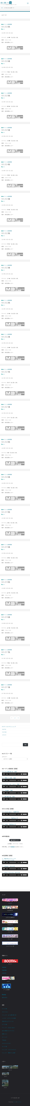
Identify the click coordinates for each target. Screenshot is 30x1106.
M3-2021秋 (6, 372)
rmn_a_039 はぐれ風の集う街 (9, 1015)
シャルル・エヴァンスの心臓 (9, 1018)
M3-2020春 (6, 477)
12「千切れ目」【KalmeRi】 (8, 866)
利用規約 (13, 846)
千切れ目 (4, 1040)
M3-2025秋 (6, 95)
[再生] (4, 774)
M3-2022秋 (6, 303)
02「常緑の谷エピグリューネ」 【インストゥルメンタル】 (9, 859)
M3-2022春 (6, 337)
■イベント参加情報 (7, 24)
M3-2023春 (6, 267)
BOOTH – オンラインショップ (9, 726)
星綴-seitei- (4, 1034)
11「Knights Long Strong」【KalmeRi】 (11, 872)
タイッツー (4, 997)
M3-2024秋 (6, 164)
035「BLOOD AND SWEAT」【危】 (11, 784)
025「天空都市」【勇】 (7, 790)
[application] (15, 774)
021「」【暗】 (8, 796)
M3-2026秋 (6, 27)
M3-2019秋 (6, 512)
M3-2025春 (6, 130)
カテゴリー (4, 756)
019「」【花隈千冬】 (10, 812)
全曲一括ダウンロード (15, 840)
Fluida (14, 1101)
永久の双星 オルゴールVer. (8, 1030)
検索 (25, 744)
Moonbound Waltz (6, 1043)
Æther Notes (5, 1012)
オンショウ (4, 1037)
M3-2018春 (6, 617)
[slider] (25, 773)
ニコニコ (4, 735)
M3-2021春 (6, 407)
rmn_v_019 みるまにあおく (8, 1027)
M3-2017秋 (6, 652)
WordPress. (19, 1101)
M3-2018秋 (6, 582)
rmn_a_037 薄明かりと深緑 (8, 1053)
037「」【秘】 (9, 778)
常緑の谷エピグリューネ (7, 1021)
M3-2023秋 (6, 233)
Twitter (4, 729)
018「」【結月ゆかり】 (10, 818)
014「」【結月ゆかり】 (9, 824)
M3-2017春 (6, 687)
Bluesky (4, 994)
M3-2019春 (6, 547)
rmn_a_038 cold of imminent (9, 1049)
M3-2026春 (6, 61)
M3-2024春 (6, 199)
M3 (4, 29)
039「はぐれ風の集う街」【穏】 (9, 771)
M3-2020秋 (6, 442)
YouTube (4, 732)
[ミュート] (21, 774)
